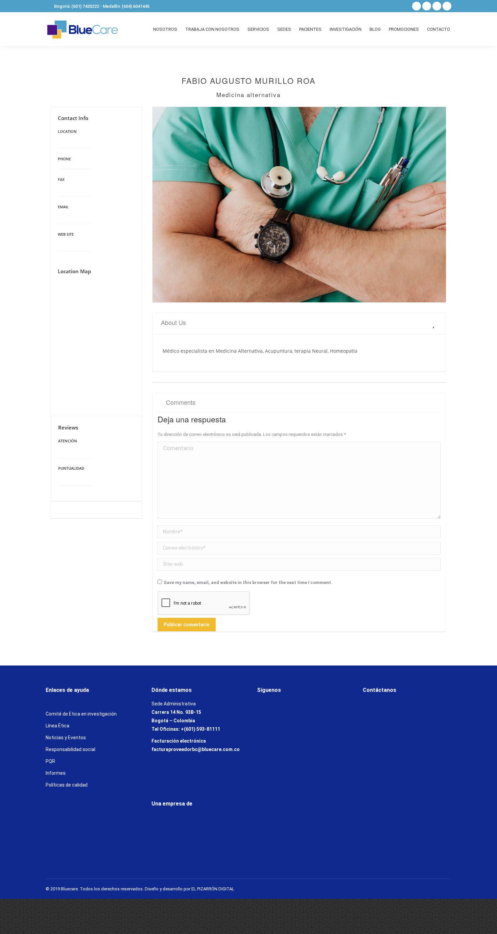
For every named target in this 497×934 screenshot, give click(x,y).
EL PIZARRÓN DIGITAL (212, 888)
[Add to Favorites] (434, 323)
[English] (401, 5)
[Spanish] (392, 5)
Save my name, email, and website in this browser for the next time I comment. (248, 582)
